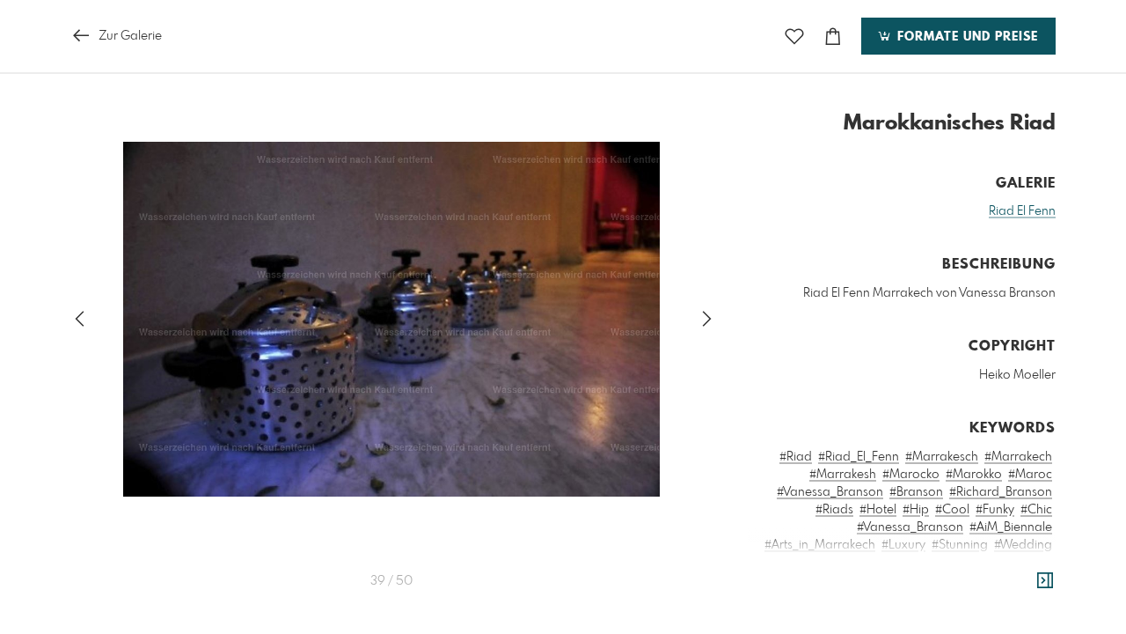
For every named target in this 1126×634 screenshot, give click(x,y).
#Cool (952, 510)
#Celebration (853, 563)
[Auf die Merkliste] (794, 36)
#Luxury (903, 545)
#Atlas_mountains (1002, 598)
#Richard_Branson (1000, 492)
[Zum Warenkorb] (833, 36)
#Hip (916, 510)
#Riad (795, 457)
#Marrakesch (941, 457)
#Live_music (1018, 563)
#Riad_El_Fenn (858, 457)
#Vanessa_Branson (830, 492)
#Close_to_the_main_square (972, 615)
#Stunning (960, 545)
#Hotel (877, 510)
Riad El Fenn (1022, 211)
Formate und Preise (965, 37)
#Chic (1036, 510)
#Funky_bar (795, 580)
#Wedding (1023, 545)
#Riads (834, 510)
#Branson (916, 492)
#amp (930, 598)
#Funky (995, 510)
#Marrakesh (842, 474)
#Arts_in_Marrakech (819, 545)
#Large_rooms (937, 563)
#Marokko (974, 474)
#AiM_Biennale (1010, 527)
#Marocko (911, 474)
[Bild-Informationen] (1045, 581)
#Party (792, 563)
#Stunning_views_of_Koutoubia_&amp (943, 580)
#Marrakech (1018, 457)
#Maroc (1030, 474)
